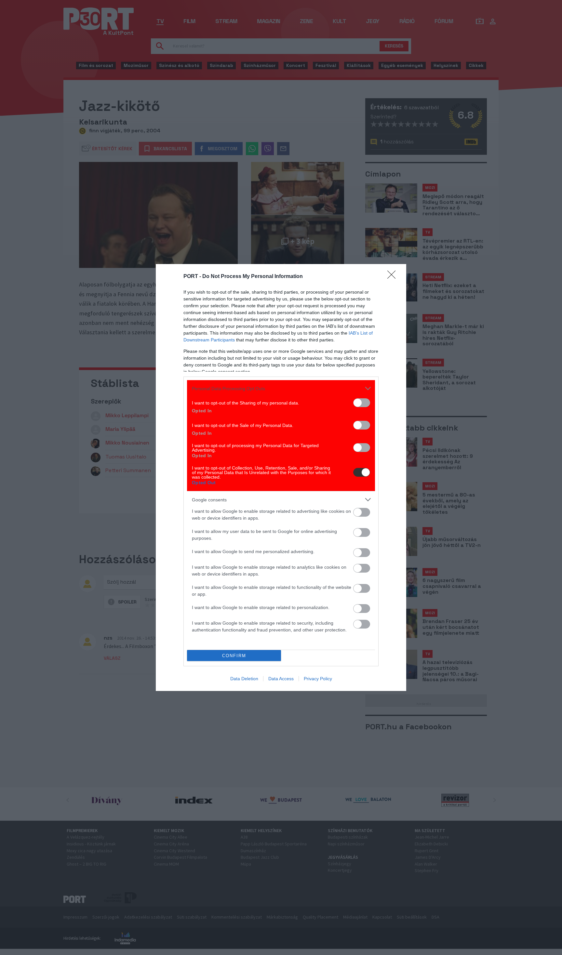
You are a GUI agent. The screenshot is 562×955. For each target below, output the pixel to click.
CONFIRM (234, 655)
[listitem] (281, 388)
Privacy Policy (318, 678)
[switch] (361, 402)
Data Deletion (244, 678)
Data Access (281, 678)
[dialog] (281, 477)
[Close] (393, 277)
